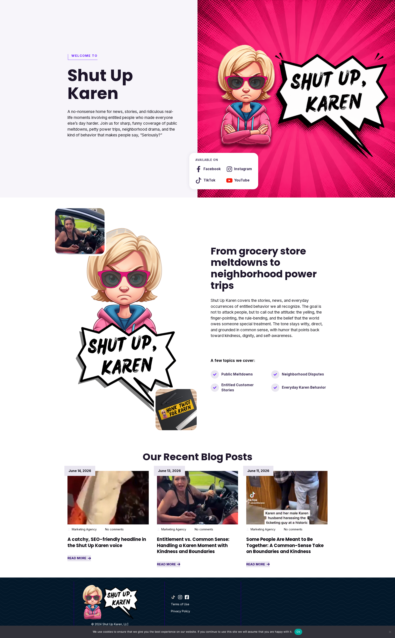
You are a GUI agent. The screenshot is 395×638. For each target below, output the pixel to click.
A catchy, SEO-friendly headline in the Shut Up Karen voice (106, 542)
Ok (298, 631)
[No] (390, 632)
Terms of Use (180, 604)
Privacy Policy (180, 611)
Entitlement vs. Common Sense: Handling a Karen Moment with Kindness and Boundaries (193, 545)
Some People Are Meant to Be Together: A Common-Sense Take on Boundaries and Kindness (285, 545)
